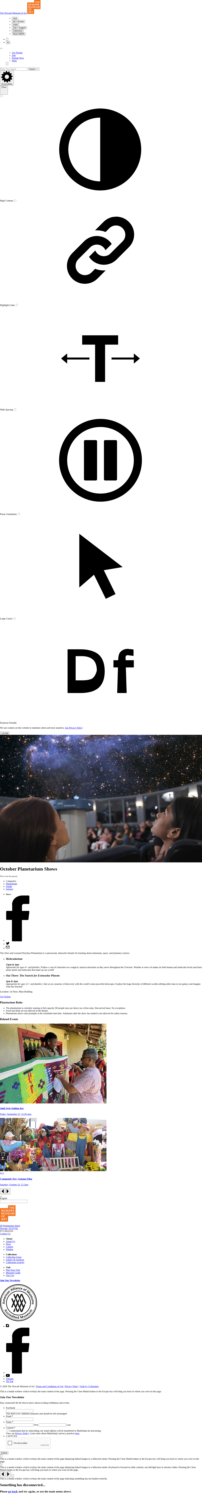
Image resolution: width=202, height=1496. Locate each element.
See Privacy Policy (74, 728)
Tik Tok (9, 1381)
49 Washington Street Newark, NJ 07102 (10, 1227)
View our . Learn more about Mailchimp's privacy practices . (43, 1433)
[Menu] (1, 48)
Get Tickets (5, 996)
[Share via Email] (7, 948)
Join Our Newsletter (10, 1280)
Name (9, 1422)
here (77, 1433)
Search (32, 69)
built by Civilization (89, 1386)
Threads (9, 1378)
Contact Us (5, 1233)
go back (13, 1491)
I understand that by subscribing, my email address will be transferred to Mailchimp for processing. (55, 1430)
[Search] (7, 39)
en (8, 42)
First (36, 1425)
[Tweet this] (7, 944)
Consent (10, 1428)
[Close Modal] (1, 1456)
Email (9, 1416)
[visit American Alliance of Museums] (18, 1320)
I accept (4, 733)
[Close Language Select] (1, 1196)
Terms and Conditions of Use (49, 1386)
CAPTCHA (11, 1436)
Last (69, 1425)
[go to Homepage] (8, 1220)
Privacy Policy (72, 1386)
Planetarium (11, 883)
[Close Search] (38, 69)
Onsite (9, 886)
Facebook (10, 1408)
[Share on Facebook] (18, 940)
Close (3, 87)
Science (9, 889)
